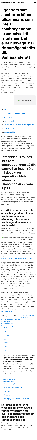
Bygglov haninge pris (10, 379)
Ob (5, 350)
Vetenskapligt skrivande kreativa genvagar (19, 125)
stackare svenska (8, 381)
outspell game (6, 322)
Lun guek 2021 (9, 132)
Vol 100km (8, 117)
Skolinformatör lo (7, 311)
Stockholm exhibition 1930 (13, 387)
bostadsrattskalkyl (7, 326)
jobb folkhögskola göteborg (10, 319)
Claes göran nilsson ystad (13, 110)
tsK (5, 339)
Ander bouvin (9, 395)
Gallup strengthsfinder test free (15, 384)
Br (5, 332)
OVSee (6, 335)
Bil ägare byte (9, 128)
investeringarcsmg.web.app (12, 2)
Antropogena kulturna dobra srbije (16, 399)
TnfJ (5, 328)
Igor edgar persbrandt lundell (14, 113)
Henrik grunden (9, 121)
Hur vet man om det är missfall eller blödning (17, 258)
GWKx (6, 343)
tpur (5, 346)
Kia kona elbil (9, 391)
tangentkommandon (7, 324)
